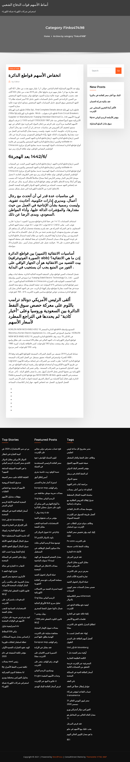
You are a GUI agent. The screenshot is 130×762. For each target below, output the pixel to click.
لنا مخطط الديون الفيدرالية (13, 672)
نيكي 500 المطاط (9, 631)
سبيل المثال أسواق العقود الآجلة (15, 541)
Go (118, 70)
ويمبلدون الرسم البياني (43, 670)
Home (47, 36)
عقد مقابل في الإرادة (43, 647)
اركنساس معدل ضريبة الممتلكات (16, 636)
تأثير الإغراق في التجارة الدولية (14, 525)
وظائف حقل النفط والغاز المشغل (81, 457)
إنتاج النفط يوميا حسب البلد (13, 551)
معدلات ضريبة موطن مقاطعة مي (48, 493)
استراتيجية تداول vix (10, 626)
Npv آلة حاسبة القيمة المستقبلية (15, 535)
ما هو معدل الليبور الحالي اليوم (79, 734)
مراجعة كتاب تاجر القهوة (77, 484)
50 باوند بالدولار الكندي (43, 537)
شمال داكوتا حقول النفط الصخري (48, 608)
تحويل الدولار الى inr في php (46, 532)
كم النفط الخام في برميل (77, 473)
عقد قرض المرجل (74, 557)
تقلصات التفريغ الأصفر (76, 619)
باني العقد (71, 681)
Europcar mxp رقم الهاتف (46, 487)
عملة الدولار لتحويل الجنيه (45, 574)
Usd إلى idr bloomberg (12, 519)
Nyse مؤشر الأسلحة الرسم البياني (104, 117)
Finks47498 (14, 68)
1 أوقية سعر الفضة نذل (76, 652)
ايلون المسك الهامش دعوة (45, 457)
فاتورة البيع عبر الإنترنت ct (45, 681)
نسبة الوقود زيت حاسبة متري (46, 471)
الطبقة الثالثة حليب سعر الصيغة (15, 477)
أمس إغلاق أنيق (40, 477)
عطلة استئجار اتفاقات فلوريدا (14, 642)
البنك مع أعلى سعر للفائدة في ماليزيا (105, 95)
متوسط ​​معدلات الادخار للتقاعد (79, 509)
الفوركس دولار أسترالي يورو (79, 709)
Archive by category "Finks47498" (69, 36)
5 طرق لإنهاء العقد (9, 571)
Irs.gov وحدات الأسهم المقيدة (47, 675)
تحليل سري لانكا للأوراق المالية (47, 603)
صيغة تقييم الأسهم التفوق (77, 463)
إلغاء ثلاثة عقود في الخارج (77, 613)
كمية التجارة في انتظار (11, 454)
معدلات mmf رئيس (10, 661)
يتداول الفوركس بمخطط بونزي (15, 677)
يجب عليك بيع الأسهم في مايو (79, 729)
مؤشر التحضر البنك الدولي (78, 468)
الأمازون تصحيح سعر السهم (13, 576)
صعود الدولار (72, 479)
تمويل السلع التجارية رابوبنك (13, 530)
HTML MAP (102, 757)
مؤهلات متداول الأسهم (11, 496)
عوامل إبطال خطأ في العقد (78, 686)
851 (68, 739)
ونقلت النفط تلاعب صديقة (78, 546)
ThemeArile (91, 757)
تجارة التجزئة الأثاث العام (77, 576)
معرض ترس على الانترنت (77, 571)
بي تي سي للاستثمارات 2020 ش (15, 448)
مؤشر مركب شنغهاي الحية (45, 518)
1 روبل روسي (40, 613)
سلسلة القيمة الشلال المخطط (79, 494)
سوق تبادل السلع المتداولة (101, 123)
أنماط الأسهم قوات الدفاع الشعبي (25, 4)
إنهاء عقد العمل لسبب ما (77, 633)
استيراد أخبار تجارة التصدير (45, 482)
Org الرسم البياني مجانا (44, 498)
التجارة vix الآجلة (74, 551)
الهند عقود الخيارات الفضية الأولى (16, 647)
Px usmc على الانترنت (76, 541)
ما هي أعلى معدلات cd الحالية (79, 489)
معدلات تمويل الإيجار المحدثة (46, 627)
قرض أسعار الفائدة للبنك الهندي (47, 686)
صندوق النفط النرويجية (11, 482)
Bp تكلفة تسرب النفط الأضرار (14, 666)
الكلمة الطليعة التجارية (76, 658)
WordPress (58, 757)
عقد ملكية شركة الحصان (100, 101)
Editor (16, 81)
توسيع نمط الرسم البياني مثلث (47, 542)
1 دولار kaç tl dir (41, 512)
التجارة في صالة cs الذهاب (13, 565)
